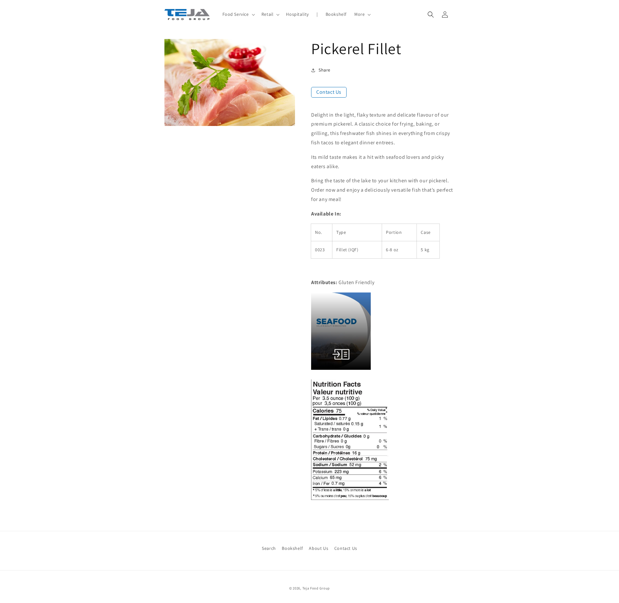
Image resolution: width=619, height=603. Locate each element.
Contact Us (328, 92)
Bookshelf (292, 548)
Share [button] (324, 70)
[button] (238, 14)
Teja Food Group (316, 588)
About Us (318, 548)
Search (269, 548)
